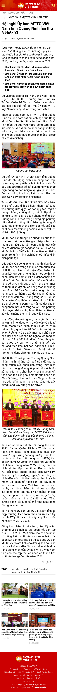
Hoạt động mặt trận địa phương (28, 17)
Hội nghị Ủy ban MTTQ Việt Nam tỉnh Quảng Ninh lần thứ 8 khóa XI (29, 570)
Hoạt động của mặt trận (17, 12)
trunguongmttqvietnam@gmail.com (31, 684)
